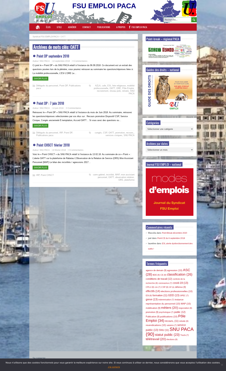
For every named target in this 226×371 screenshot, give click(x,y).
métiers (169, 307)
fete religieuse (119, 85)
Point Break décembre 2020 (174, 233)
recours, (130, 132)
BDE (156, 275)
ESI (109, 85)
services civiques (114, 135)
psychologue (166, 312)
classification (179, 274)
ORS (120, 180)
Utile (59, 27)
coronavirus (165, 283)
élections (172, 339)
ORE (118, 88)
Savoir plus (40, 78)
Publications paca (44, 135)
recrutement (102, 91)
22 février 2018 (59, 150)
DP (171, 287)
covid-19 (180, 283)
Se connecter (39, 358)
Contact (86, 27)
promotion (120, 132)
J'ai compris (114, 367)
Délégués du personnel (47, 85)
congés (98, 132)
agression (174, 270)
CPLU (150, 287)
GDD (173, 295)
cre (158, 287)
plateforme (129, 180)
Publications (103, 27)
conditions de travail (159, 278)
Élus (48, 27)
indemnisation (166, 300)
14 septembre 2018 (61, 61)
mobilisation (153, 308)
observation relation (124, 177)
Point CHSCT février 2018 (53, 144)
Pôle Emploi (128, 88)
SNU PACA (45, 61)
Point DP (63, 85)
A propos (120, 27)
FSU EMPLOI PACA (139, 27)
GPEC (184, 296)
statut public (167, 334)
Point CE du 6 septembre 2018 (171, 238)
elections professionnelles (177, 291)
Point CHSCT (47, 175)
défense (180, 287)
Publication (152, 316)
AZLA (98, 85)
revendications (156, 325)
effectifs (153, 291)
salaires (172, 325)
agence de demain (156, 270)
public (179, 312)
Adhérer (72, 27)
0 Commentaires (79, 61)
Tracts (184, 335)
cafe (104, 85)
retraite (125, 91)
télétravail (156, 339)
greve (152, 299)
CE (163, 275)
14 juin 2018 (58, 108)
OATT (112, 88)
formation (160, 295)
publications (169, 316)
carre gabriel (99, 174)
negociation (185, 308)
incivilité (110, 174)
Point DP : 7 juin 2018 (50, 103)
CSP (105, 132)
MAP (117, 174)
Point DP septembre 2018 (53, 55)
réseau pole (115, 91)
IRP (61, 132)
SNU (164, 330)
